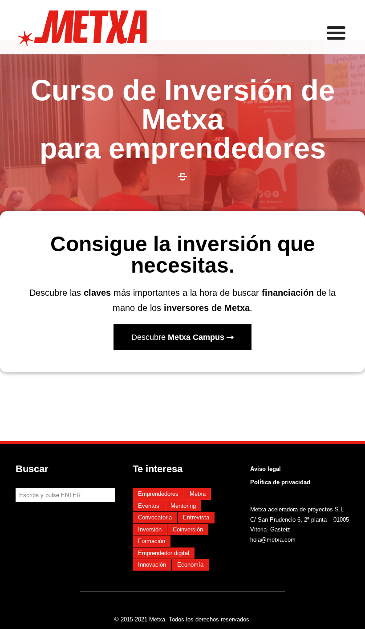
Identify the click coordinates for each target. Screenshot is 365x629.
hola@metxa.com (273, 539)
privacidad (295, 482)
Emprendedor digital (163, 553)
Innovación (152, 564)
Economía (190, 564)
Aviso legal (265, 469)
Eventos (148, 505)
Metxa (198, 493)
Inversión (150, 529)
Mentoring (183, 505)
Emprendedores (158, 493)
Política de (265, 482)
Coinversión (188, 529)
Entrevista (196, 517)
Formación (151, 541)
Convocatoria (155, 517)
